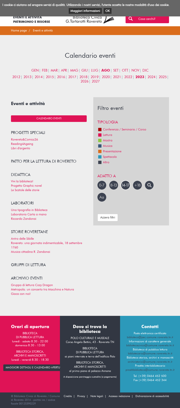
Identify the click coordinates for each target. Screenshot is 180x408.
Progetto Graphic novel (26, 185)
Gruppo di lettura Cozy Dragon (32, 285)
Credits (68, 396)
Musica (107, 146)
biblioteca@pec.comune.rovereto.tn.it (150, 337)
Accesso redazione (119, 396)
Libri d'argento (20, 148)
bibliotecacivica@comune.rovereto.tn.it (150, 345)
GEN (35, 70)
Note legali (96, 396)
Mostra (107, 140)
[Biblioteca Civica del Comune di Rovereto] (90, 18)
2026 (84, 81)
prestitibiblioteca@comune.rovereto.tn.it (150, 370)
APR (64, 70)
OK (107, 10)
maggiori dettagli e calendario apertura (34, 367)
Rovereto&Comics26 (24, 139)
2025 (163, 77)
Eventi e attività (27, 17)
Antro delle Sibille (22, 238)
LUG (94, 70)
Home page (19, 30)
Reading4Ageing (22, 144)
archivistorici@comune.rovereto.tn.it (150, 362)
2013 (27, 77)
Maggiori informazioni (85, 10)
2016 (61, 77)
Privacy (81, 396)
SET (116, 70)
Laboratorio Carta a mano (29, 214)
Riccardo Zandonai (23, 218)
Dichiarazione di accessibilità (152, 396)
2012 (16, 77)
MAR (54, 70)
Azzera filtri (107, 217)
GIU (84, 70)
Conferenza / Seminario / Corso (124, 129)
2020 (106, 77)
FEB (44, 70)
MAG (74, 70)
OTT (125, 70)
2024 (151, 77)
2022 (128, 77)
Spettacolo (110, 156)
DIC (145, 70)
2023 (139, 77)
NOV (135, 70)
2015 (50, 77)
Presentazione (112, 151)
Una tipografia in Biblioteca (29, 210)
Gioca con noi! (21, 293)
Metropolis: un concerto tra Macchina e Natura (42, 289)
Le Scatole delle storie (25, 190)
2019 (95, 77)
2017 (72, 77)
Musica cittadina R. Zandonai (30, 251)
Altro (106, 162)
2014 (39, 77)
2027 (96, 81)
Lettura (107, 135)
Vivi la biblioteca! (22, 181)
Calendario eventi (48, 118)
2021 (117, 77)
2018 (83, 77)
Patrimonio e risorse (31, 21)
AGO (105, 70)
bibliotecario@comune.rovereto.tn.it (150, 353)
